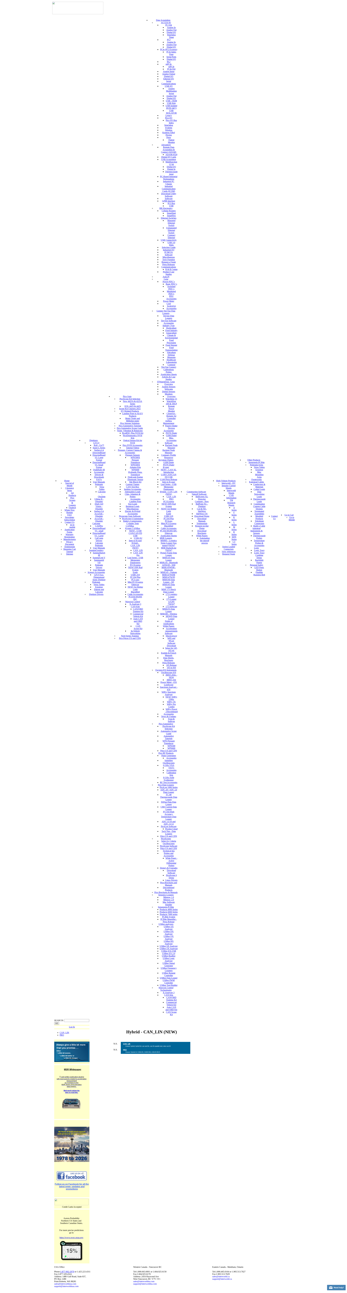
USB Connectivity (169, 240)
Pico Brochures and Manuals (168, 883)
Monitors (169, 394)
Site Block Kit (135, 482)
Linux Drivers (171, 880)
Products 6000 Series (169, 912)
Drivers (99, 567)
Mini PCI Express (135, 582)
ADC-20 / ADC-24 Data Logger (168, 791)
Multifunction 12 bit (171, 163)
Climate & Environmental (171, 336)
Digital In (171, 169)
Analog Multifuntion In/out (171, 91)
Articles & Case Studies (168, 378)
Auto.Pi (166, 277)
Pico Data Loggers (166, 785)
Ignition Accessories (132, 489)
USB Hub (171, 103)
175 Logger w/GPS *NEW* (171, 601)
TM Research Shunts (231, 502)
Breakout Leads (132, 506)
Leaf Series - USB (135, 558)
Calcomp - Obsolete (102, 494)
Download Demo (201, 516)
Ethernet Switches (168, 218)
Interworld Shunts (231, 491)
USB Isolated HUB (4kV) (171, 107)
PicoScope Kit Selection (130, 399)
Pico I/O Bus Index (171, 121)
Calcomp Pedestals (99, 544)
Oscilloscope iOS (168, 672)
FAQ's (99, 479)
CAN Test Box (132, 487)
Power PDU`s (169, 281)
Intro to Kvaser (135, 540)
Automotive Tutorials (169, 737)
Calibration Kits (171, 774)
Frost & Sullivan (171, 720)
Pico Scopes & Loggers (72, 501)
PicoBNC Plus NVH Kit (132, 433)
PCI (168, 40)
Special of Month (69, 484)
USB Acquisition (168, 159)
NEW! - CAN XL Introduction (168, 471)
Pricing (169, 135)
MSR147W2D (168, 577)
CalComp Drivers (99, 539)
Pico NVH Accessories (132, 445)
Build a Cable (259, 526)
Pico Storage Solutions (130, 423)
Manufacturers (69, 539)
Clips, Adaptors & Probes (132, 495)
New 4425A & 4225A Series (132, 402)
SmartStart (171, 213)
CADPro (99, 526)
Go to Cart (289, 515)
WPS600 (171, 748)
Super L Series (99, 448)
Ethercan (135, 584)
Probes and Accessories (169, 854)
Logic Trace (259, 550)
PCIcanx (168, 521)
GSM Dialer (171, 435)
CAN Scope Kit (138, 627)
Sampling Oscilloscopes (169, 761)
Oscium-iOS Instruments (165, 670)
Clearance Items (69, 489)
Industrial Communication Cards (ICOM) (169, 188)
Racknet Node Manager (171, 446)
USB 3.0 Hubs (171, 243)
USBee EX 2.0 (168, 953)
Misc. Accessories (171, 439)
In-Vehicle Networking (135, 632)
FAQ (69, 515)
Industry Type (169, 325)
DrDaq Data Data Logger (168, 803)
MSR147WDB (168, 575)
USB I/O (169, 86)
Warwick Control (132, 601)
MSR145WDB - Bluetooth (169, 568)
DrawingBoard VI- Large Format (99, 457)
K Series (234, 518)
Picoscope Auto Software (130, 516)
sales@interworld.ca (221, 1276)
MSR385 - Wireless (168, 614)
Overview (168, 384)
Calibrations (168, 369)
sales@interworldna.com (143, 1281)
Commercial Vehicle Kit (138, 615)
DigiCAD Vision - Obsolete (99, 506)
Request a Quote (169, 262)
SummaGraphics (96, 550)
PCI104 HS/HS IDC (135, 598)
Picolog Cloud (171, 829)
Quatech (72, 507)
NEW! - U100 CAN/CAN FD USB (135, 533)
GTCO (96, 443)
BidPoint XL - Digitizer (202, 505)
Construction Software (196, 492)
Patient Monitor (171, 141)
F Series (234, 513)
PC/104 (168, 25)
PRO (171, 499)
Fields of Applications (168, 622)
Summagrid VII (99, 561)
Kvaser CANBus (132, 528)
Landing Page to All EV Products (132, 414)
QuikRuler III (99, 470)
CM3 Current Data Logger (169, 808)
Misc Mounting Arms (259, 474)
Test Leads (132, 504)
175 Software (171, 606)
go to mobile (72, 526)
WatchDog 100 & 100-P (171, 402)
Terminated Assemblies (259, 512)
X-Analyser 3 (135, 604)
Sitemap (69, 554)
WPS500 (171, 746)
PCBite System (168, 917)
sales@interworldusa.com (65, 1284)
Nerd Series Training (130, 636)
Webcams (169, 389)
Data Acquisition (163, 20)
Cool (169, 303)
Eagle (135, 572)
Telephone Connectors (259, 522)
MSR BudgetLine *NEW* (168, 549)
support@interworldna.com (145, 1284)
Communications (168, 267)
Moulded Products (259, 517)
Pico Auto (127, 396)
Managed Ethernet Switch (171, 223)
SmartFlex (171, 215)
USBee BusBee (168, 956)
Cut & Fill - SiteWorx (202, 510)
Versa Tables (102, 488)
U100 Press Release (168, 479)
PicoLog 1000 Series (169, 787)
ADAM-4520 (171, 154)
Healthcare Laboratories (171, 361)
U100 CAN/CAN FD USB (168, 475)
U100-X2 (138, 538)
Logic (256, 548)
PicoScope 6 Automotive (132, 518)
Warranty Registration (69, 535)
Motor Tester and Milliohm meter (132, 419)
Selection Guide (169, 247)
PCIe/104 (171, 69)
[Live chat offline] (336, 1287)
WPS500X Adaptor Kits (135, 466)
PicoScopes (166, 838)
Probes (169, 372)
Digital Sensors (168, 391)
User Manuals (99, 482)
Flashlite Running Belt (259, 573)
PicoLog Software (168, 826)
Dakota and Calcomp (99, 590)
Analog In (171, 27)
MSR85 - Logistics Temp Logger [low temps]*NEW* (168, 543)
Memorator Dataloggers (135, 561)
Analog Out (171, 30)
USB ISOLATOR (171, 111)
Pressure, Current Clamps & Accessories (130, 451)
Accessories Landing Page (135, 500)
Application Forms (70, 530)
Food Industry (171, 330)
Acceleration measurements (171, 629)
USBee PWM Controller (169, 981)
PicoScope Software (168, 846)
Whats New (70, 510)
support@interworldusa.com (66, 1286)
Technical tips (169, 851)
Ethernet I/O (168, 79)
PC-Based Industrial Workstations (168, 177)
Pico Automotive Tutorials (130, 426)
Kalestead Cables (256, 482)
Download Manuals (201, 519)
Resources (168, 457)
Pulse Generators (168, 755)
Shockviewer (171, 636)
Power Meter (168, 301)
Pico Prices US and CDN (130, 638)
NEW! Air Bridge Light (135, 588)
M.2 (168, 62)
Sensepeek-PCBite (166, 907)
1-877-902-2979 (67, 1271)
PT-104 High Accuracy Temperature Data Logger (168, 815)
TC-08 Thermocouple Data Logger (168, 797)
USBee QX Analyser (169, 937)
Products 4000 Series (169, 909)
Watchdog (168, 125)
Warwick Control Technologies (166, 989)
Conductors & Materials (259, 485)
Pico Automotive (166, 724)
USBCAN (135, 575)
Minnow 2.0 (168, 900)
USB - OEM (171, 101)
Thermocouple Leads (259, 500)
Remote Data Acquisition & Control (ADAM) (168, 149)
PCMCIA (168, 252)
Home (67, 481)
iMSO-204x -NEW (171, 676)
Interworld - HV (229, 483)
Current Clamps (132, 484)
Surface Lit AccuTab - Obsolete (99, 513)
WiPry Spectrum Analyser (169, 693)
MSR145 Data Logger (168, 559)
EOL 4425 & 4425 (133, 406)
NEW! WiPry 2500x (171, 698)
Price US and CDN (168, 751)
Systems (168, 128)
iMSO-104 (171, 680)
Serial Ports (171, 57)
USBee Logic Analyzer (169, 959)
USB (171, 206)
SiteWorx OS (202, 514)
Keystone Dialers (166, 460)
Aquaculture (171, 333)
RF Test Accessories (168, 782)
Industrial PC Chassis (168, 182)
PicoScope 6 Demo (171, 876)
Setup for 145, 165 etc (171, 649)
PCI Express (135, 565)
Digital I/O (171, 32)
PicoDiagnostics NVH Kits (132, 436)
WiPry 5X (171, 702)
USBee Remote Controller (168, 974)
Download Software (171, 871)
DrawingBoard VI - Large (99, 534)
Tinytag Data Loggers (168, 317)
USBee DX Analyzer (169, 932)
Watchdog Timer (171, 36)
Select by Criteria (168, 841)
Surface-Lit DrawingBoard (99, 451)
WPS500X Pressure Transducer (135, 460)
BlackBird (135, 592)
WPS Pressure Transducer (169, 742)
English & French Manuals (168, 654)
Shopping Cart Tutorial (69, 550)
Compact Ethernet (171, 236)
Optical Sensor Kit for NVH (132, 441)
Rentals (69, 512)
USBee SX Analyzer (169, 946)
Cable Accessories (135, 594)
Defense (171, 355)
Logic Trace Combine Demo (259, 555)
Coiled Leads (259, 489)
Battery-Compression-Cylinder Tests (132, 522)
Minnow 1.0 (168, 897)
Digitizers (93, 440)
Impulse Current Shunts (229, 486)
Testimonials (69, 547)
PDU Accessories (171, 297)
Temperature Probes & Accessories (259, 543)
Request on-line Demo (202, 527)
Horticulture (171, 328)
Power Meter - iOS (168, 682)
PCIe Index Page (171, 53)
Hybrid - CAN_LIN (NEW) (135, 545)
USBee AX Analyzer (169, 927)
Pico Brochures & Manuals (166, 892)
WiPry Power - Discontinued (171, 710)
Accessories (99, 472)
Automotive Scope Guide (169, 732)
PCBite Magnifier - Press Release (168, 920)
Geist (166, 279)
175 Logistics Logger (171, 595)
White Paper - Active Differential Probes (171, 862)
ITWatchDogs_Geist (166, 382)
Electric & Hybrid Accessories (132, 512)
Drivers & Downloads (99, 475)
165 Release (171, 665)
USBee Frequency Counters (169, 969)
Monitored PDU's (171, 292)
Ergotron (99, 587)
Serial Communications (168, 82)
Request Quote (228, 554)
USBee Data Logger (168, 978)
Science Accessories (96, 572)
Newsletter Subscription (69, 518)
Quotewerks (256, 479)
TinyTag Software (168, 321)
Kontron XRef (168, 132)
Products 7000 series (168, 914)
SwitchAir (171, 306)
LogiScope (168, 685)
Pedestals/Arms (256, 465)
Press (168, 137)
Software (169, 198)
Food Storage (171, 345)
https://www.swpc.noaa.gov (71, 1237)
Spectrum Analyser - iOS (168, 688)
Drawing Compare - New (202, 500)
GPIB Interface (168, 201)
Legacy (169, 115)
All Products (72, 494)
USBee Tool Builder (168, 985)
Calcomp (96, 523)
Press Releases (168, 264)
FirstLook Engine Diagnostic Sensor (135, 478)
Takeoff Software (199, 494)
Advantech (166, 145)
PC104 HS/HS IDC (168, 531)
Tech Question (168, 259)
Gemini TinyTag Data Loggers (166, 312)
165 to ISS (171, 667)
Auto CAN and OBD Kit (138, 621)
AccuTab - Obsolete (99, 519)
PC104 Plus (135, 577)
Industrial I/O (168, 250)
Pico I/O (168, 118)
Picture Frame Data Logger (168, 554)
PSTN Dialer (171, 433)
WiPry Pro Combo (171, 705)
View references (229, 551)
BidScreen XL (202, 496)
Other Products (253, 460)
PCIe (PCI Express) (168, 49)
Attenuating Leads (132, 492)
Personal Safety (256, 565)
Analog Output (168, 74)
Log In (72, 1027)
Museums (171, 357)
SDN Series (234, 538)
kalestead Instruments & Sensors (256, 530)
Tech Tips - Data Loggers (169, 832)
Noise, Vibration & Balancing (130, 430)
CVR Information (231, 496)
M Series (234, 528)
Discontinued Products (168, 888)
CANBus (130, 526)
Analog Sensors (168, 386)
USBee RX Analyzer (169, 942)
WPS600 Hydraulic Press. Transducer (135, 472)
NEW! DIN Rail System (135, 568)
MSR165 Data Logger (168, 585)
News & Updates (168, 716)
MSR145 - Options (168, 572)
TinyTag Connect (168, 367)
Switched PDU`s (171, 287)
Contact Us (69, 522)
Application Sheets (169, 374)
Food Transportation (171, 348)
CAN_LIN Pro (138, 554)
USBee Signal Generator (169, 964)
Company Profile (168, 455)
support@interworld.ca (222, 1279)
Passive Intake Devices (171, 427)
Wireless (168, 130)
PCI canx (135, 579)
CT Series (234, 543)
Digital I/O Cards (168, 157)
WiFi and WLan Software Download (171, 642)
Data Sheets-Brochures (168, 659)
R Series (234, 533)
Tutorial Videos (132, 448)
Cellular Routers (169, 211)
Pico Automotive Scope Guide (130, 428)
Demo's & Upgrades (168, 868)
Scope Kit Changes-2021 (130, 408)
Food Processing (171, 341)
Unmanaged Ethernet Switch (171, 230)
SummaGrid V (99, 558)
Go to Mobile (292, 518)
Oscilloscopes (169, 843)
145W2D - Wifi (168, 565)
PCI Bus (171, 203)
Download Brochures (201, 532)
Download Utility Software (168, 194)
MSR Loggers (166, 538)
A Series (234, 508)
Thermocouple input (171, 172)
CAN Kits (135, 606)
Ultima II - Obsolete (98, 500)
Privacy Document (69, 543)
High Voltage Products (226, 481)
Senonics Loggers (166, 895)
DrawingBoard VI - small (99, 529)
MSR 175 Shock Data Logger (168, 590)
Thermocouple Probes (259, 537)
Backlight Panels (259, 561)
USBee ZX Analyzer (169, 948)
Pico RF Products (166, 753)
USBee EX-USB (168, 951)
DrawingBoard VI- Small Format (99, 464)
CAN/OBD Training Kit (138, 610)
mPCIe (169, 64)
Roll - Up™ (99, 445)
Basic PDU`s (171, 284)
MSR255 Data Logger (168, 610)
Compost (171, 364)
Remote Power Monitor (171, 408)
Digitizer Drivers (96, 594)
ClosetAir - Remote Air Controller (171, 416)
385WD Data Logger (171, 617)
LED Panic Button (259, 568)
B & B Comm (171, 269)
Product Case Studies (168, 273)
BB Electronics (165, 208)
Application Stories (168, 536)
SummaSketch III (99, 554)
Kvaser (166, 467)
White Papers (168, 626)
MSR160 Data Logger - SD (168, 580)
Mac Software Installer (169, 903)
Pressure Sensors (132, 455)
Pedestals (99, 484)
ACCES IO (166, 22)
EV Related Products (130, 411)
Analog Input (168, 71)
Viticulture (171, 352)
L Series (234, 523)
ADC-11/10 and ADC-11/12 (169, 822)
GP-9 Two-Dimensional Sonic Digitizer (99, 577)
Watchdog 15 (171, 399)
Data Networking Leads (259, 494)
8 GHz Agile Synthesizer (168, 778)
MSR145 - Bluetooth (169, 562)
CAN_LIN (138, 550)
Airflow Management (168, 422)
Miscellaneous (132, 509)
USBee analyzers (166, 924)
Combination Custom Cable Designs (259, 506)
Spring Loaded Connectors (228, 548)
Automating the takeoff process (205, 540)
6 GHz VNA (168, 765)
